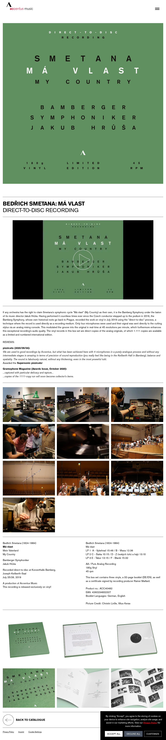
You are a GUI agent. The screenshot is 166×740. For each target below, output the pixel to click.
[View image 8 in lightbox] (83, 478)
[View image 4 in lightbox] (29, 441)
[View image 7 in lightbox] (29, 478)
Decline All (133, 733)
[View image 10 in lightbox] (29, 515)
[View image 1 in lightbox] (29, 404)
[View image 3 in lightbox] (137, 404)
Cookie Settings (35, 732)
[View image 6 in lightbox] (137, 441)
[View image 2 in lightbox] (83, 404)
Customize (152, 733)
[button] (83, 259)
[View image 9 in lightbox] (137, 478)
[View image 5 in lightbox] (83, 441)
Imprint (21, 732)
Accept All (113, 733)
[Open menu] (157, 9)
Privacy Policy (8, 732)
